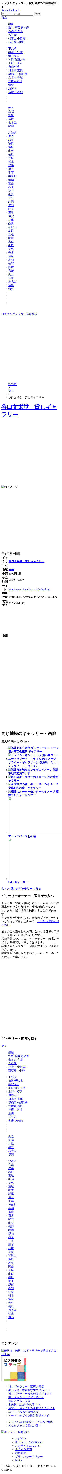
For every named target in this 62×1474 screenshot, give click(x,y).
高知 (11, 259)
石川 (11, 187)
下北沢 (12, 48)
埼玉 (11, 168)
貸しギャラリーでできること (26, 1397)
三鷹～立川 (15, 81)
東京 (4, 17)
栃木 (11, 161)
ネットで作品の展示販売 (23, 1411)
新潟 (11, 179)
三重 (11, 212)
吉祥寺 (12, 34)
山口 (11, 245)
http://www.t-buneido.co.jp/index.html (29, 589)
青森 (11, 136)
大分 (11, 274)
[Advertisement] (31, 349)
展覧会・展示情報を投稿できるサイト (31, 1408)
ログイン (6, 314)
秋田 (11, 143)
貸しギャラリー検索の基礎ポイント (30, 1393)
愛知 (11, 205)
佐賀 (11, 263)
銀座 (11, 24)
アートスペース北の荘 (22, 836)
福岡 (11, 126)
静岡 (11, 201)
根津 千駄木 (15, 52)
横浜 (11, 118)
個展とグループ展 (19, 1401)
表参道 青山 (15, 31)
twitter (18, 1460)
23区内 (12, 88)
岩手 (11, 139)
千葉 (11, 172)
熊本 (11, 267)
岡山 (11, 238)
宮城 (11, 147)
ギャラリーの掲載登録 (29, 1442)
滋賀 (11, 216)
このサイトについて (27, 1445)
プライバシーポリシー (29, 1456)
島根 (11, 234)
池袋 (11, 84)
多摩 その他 (15, 92)
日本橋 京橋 (15, 70)
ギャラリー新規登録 (24, 314)
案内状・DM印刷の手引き (24, 1404)
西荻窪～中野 (16, 42)
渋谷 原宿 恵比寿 (18, 27)
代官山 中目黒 (16, 38)
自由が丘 (13, 66)
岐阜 (11, 208)
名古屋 (12, 122)
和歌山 (12, 227)
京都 (11, 111)
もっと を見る (21, 888)
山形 (11, 150)
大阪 (11, 107)
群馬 (11, 165)
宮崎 (11, 270)
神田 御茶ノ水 (16, 59)
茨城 (11, 158)
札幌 (11, 115)
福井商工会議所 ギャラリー (25, 751)
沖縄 (11, 285)
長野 (11, 198)
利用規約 (20, 1452)
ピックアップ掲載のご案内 (24, 1425)
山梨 (11, 194)
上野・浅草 (15, 63)
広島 (11, 241)
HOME (12, 384)
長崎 (11, 278)
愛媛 (11, 256)
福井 (11, 190)
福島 (11, 154)
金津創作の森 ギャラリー (24, 787)
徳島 (11, 248)
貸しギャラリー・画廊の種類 (26, 1386)
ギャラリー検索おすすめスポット (29, 1390)
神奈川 (12, 176)
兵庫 (11, 219)
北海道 (12, 132)
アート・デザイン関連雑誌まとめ (29, 1415)
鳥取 (11, 230)
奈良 (11, 223)
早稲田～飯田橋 (18, 74)
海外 (11, 288)
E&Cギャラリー (18, 882)
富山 (11, 183)
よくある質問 (23, 1449)
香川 (11, 252)
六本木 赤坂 (15, 77)
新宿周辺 (13, 55)
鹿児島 (12, 281)
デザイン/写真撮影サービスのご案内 (30, 1421)
